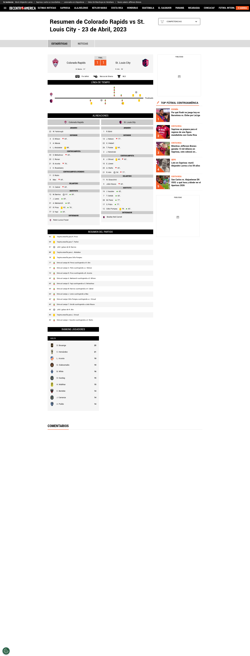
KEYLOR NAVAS (99, 8)
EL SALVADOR (164, 8)
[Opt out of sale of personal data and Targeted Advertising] (6, 651)
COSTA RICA (117, 8)
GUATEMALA (148, 8)
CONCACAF (209, 8)
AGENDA (243, 8)
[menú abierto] (5, 8)
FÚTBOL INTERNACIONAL (231, 8)
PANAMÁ (179, 8)
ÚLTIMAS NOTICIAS (47, 8)
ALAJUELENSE (81, 8)
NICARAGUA (194, 8)
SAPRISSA (65, 8)
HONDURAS (132, 8)
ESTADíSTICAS (59, 43)
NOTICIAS (83, 43)
